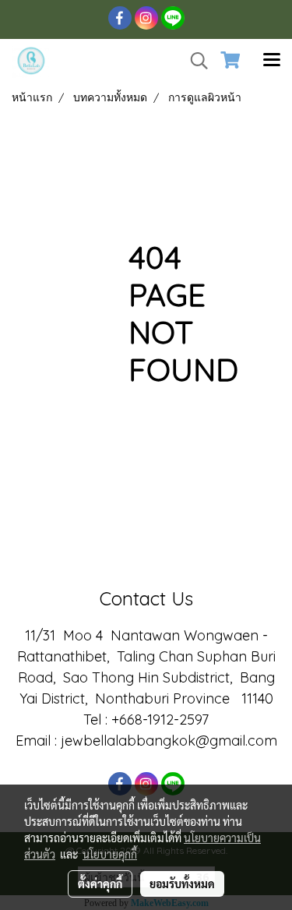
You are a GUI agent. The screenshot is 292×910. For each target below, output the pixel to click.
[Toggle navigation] (272, 61)
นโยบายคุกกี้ (110, 854)
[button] (193, 60)
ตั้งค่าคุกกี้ (100, 883)
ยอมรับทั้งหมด (182, 883)
